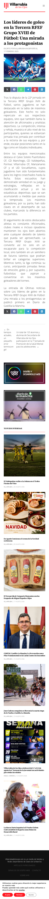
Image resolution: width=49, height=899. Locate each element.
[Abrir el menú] (43, 5)
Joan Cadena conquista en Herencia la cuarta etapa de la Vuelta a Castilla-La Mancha (24, 712)
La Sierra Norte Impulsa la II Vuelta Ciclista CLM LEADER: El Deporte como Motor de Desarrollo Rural (21, 830)
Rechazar (19, 895)
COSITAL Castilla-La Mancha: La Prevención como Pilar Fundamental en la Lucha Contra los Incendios (24, 654)
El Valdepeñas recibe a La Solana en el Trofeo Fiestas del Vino (22, 482)
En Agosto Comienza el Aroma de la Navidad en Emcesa (21, 540)
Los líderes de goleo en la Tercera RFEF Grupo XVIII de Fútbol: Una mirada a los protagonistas (24, 295)
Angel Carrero (9, 776)
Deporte (32, 48)
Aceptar (7, 895)
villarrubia (20, 48)
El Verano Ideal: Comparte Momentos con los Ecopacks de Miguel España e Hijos (21, 597)
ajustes (22, 890)
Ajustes (31, 895)
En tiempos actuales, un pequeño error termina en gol (8, 339)
